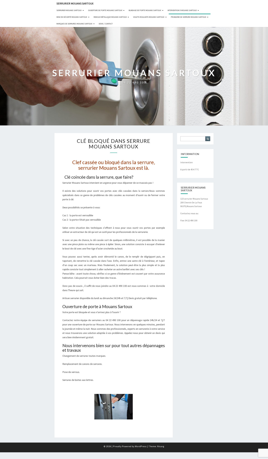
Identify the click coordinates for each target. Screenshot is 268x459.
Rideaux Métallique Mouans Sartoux (110, 17)
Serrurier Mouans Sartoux (69, 10)
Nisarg (160, 446)
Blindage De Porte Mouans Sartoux (145, 10)
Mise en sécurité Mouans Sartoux (72, 17)
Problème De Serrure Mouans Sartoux (188, 17)
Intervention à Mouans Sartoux (182, 10)
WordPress (141, 446)
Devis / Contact (106, 23)
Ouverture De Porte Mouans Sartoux (105, 10)
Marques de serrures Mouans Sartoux (74, 23)
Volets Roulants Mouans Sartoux (148, 17)
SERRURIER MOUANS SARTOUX (75, 3)
